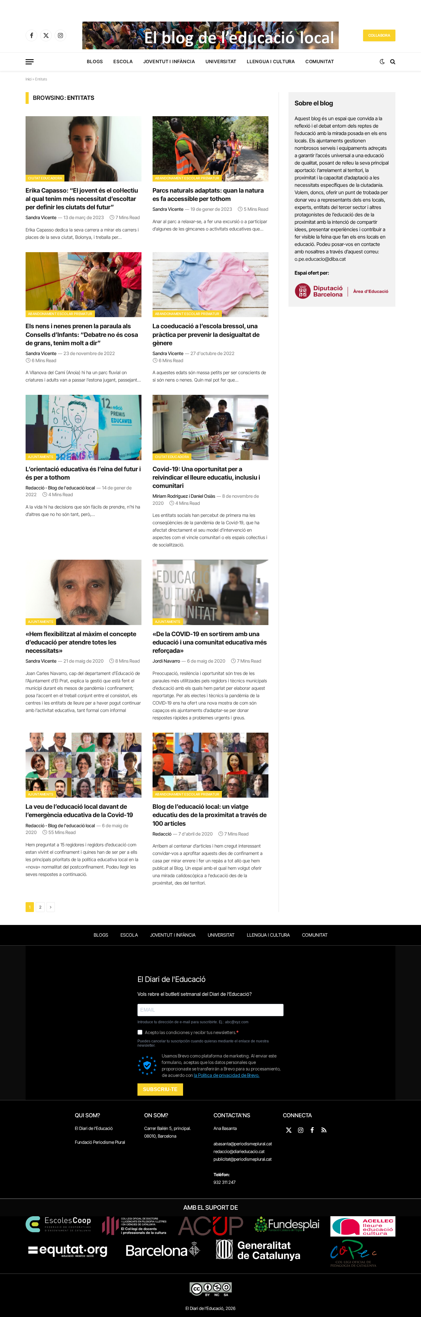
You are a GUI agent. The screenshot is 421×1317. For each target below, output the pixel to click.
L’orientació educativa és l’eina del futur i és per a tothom (83, 473)
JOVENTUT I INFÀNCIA (169, 61)
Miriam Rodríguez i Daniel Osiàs (184, 496)
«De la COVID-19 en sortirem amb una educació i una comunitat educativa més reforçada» (210, 642)
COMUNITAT (319, 61)
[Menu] (30, 62)
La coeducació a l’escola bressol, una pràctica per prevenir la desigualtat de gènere (206, 334)
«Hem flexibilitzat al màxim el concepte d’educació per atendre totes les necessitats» (81, 642)
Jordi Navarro (166, 661)
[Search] (392, 62)
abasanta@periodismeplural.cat (243, 1143)
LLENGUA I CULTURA (271, 61)
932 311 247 (224, 1182)
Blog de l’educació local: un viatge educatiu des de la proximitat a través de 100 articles (210, 815)
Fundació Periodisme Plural (100, 1142)
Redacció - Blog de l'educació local (60, 488)
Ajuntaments (41, 457)
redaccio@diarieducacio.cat (239, 1151)
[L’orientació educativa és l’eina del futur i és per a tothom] (83, 427)
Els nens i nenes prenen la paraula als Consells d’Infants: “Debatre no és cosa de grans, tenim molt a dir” (82, 334)
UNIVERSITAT (221, 61)
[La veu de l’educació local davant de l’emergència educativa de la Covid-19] (83, 765)
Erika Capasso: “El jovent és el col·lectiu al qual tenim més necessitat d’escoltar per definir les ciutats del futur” (82, 199)
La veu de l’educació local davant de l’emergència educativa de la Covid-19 (79, 811)
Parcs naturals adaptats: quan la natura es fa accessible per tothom (208, 194)
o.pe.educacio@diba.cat (320, 259)
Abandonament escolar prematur (187, 178)
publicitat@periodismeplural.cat (243, 1159)
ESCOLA (123, 61)
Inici (28, 79)
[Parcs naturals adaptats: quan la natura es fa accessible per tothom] (210, 149)
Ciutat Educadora (45, 178)
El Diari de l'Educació (94, 1128)
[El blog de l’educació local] (210, 35)
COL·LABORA (379, 35)
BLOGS (95, 61)
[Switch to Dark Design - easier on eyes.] (382, 61)
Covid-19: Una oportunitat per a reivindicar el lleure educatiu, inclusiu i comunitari (206, 477)
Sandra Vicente (41, 217)
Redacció (162, 834)
